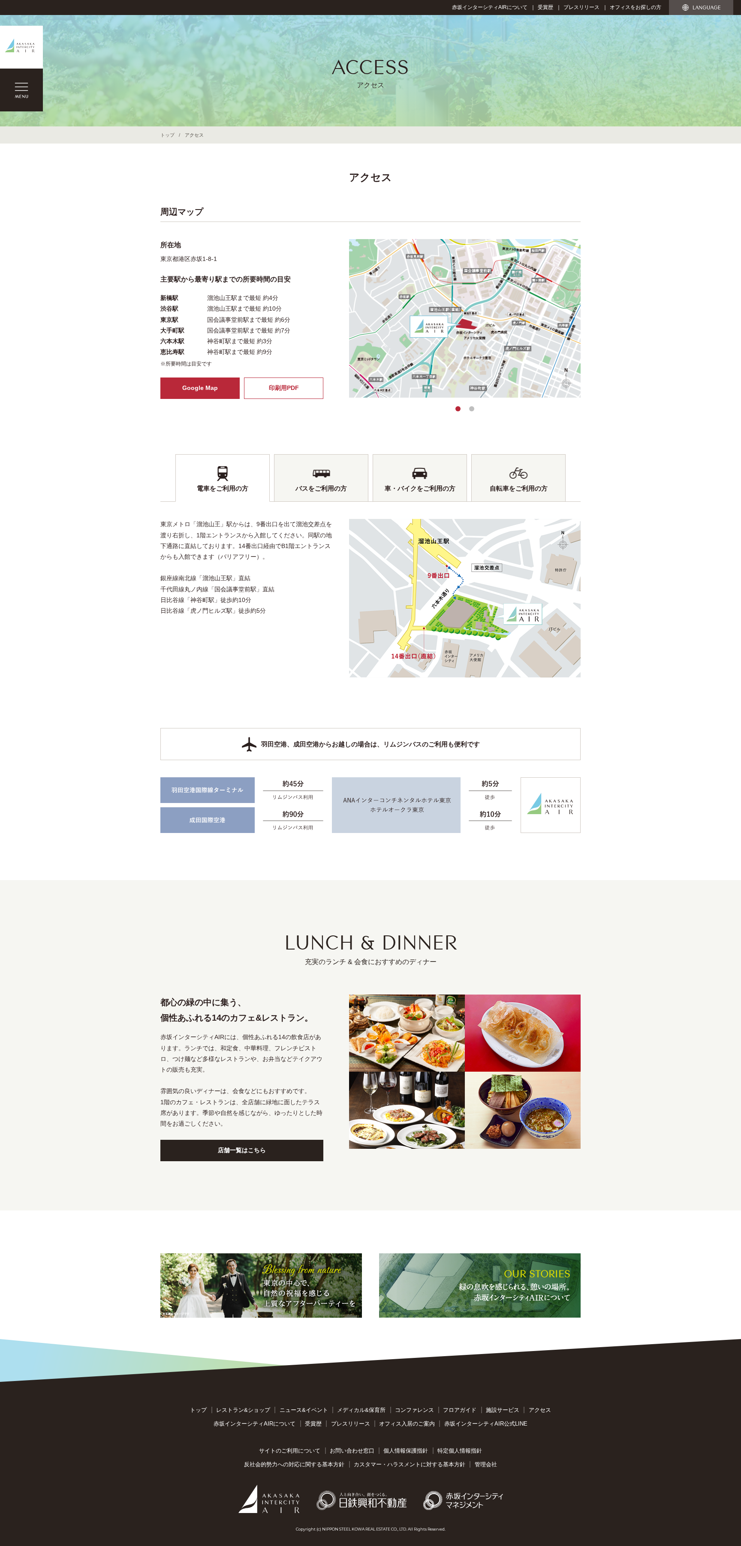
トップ (167, 135)
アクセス (540, 1410)
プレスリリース (581, 7)
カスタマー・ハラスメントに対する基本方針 (409, 1464)
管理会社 (486, 1464)
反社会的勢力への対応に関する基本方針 (294, 1464)
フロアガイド (459, 1410)
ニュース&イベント (304, 1410)
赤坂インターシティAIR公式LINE (485, 1423)
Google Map (200, 387)
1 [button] (458, 408)
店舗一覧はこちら (242, 1150)
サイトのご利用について (289, 1450)
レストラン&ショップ (243, 1410)
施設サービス (502, 1410)
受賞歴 (545, 7)
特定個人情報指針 (459, 1450)
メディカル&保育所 (361, 1410)
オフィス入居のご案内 (407, 1423)
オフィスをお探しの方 (635, 7)
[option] (465, 318)
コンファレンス (414, 1410)
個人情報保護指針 (405, 1450)
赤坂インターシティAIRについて (489, 7)
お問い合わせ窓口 (352, 1450)
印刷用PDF (284, 387)
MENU (21, 90)
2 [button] (471, 408)
